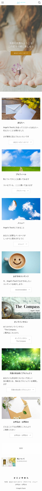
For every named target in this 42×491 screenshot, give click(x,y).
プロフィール (27, 482)
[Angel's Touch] (21, 2)
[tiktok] (20, 478)
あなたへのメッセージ (21, 53)
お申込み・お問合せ (21, 484)
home (6, 482)
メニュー (34, 482)
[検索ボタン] (39, 2)
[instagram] (17, 478)
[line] (22, 478)
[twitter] (15, 478)
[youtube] (25, 478)
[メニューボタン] (2, 2)
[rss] (27, 478)
